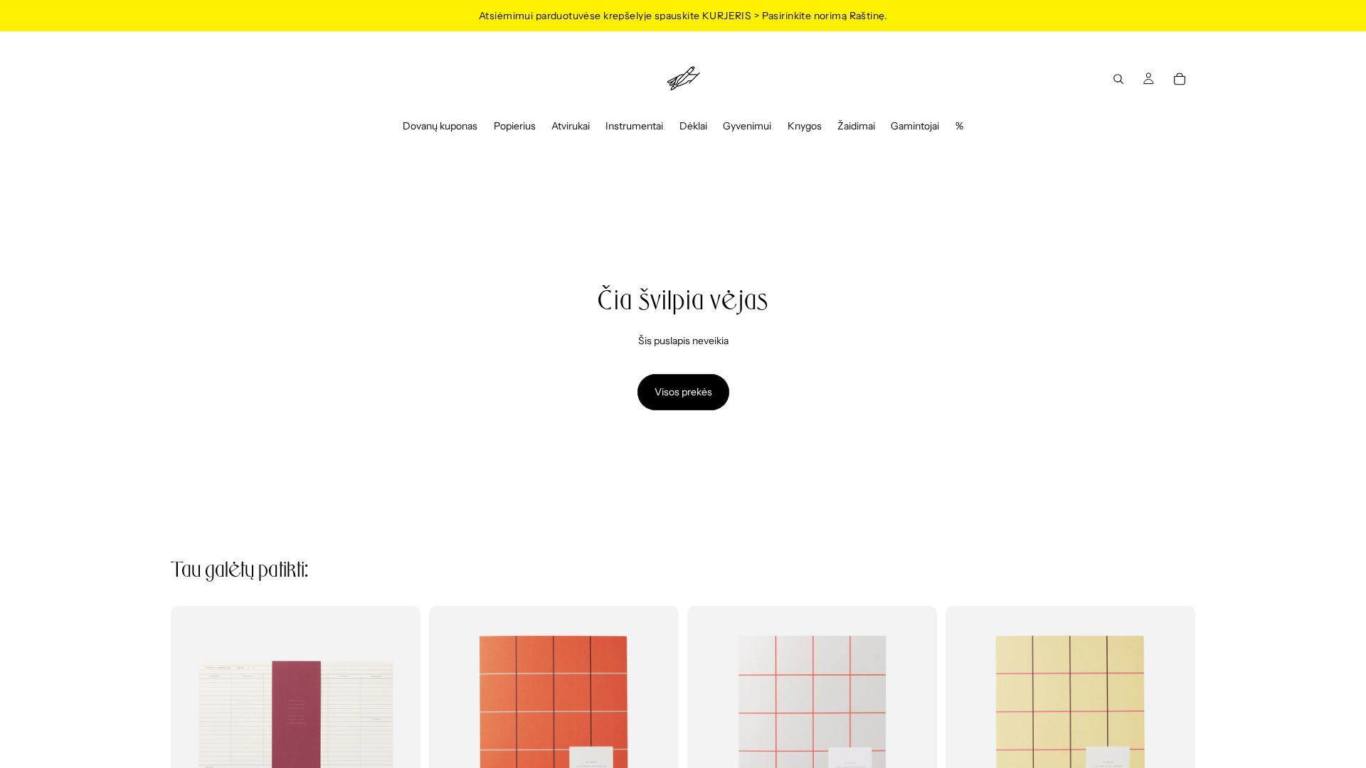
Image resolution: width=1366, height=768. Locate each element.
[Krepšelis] (1179, 79)
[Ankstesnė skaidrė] (450, 730)
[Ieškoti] (1118, 79)
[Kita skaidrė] (657, 730)
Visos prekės (683, 391)
